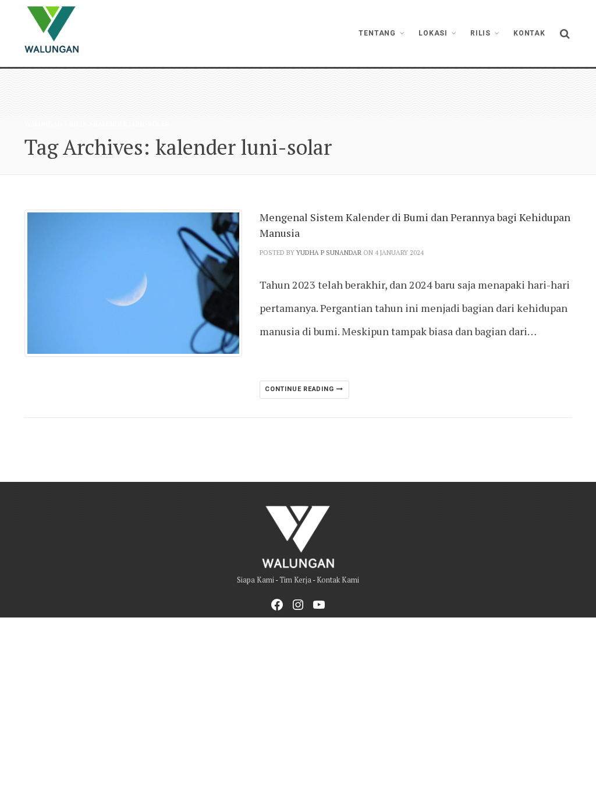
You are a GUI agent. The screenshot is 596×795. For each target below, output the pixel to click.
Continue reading (300, 389)
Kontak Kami (338, 580)
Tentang (377, 33)
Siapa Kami (255, 580)
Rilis (480, 33)
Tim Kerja (295, 580)
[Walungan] (51, 29)
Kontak (529, 33)
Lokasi (433, 33)
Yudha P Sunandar (328, 253)
